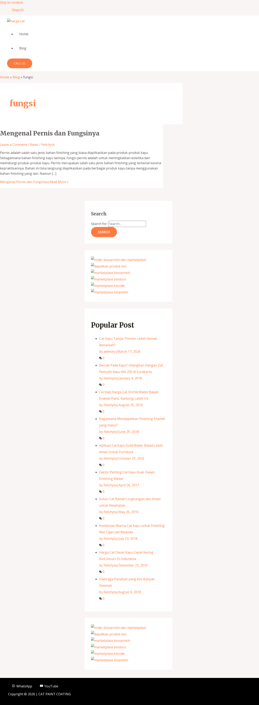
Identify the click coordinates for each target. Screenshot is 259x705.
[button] (16, 9)
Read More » (34, 182)
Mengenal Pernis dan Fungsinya (50, 133)
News (34, 144)
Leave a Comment (13, 144)
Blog (22, 48)
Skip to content (11, 2)
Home (23, 34)
